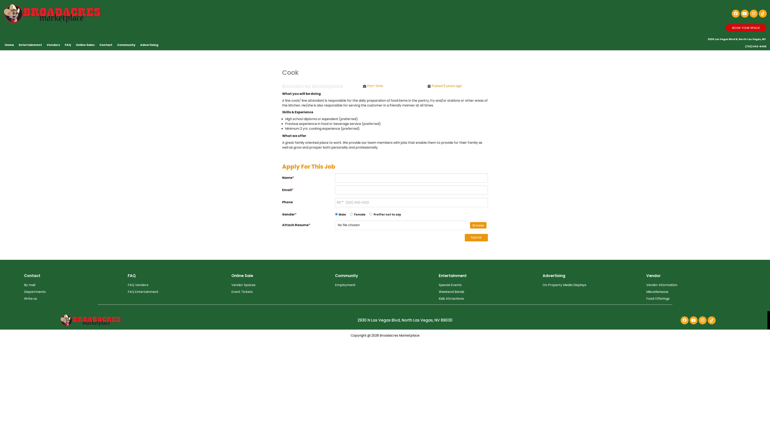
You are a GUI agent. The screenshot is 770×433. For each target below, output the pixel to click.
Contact (105, 45)
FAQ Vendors (138, 285)
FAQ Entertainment (143, 291)
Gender (289, 214)
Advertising (149, 45)
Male (342, 214)
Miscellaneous (657, 291)
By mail (29, 285)
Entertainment (30, 45)
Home (9, 45)
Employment (345, 285)
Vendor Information (661, 285)
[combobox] (339, 202)
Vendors (53, 45)
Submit (476, 237)
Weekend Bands (451, 291)
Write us (30, 298)
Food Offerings (658, 298)
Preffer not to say (387, 214)
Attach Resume (296, 225)
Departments (35, 291)
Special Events (450, 285)
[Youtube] (745, 14)
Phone (287, 202)
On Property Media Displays (564, 285)
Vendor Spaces (243, 285)
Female (360, 214)
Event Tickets (242, 291)
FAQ (68, 45)
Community (126, 45)
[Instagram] (754, 14)
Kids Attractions (451, 298)
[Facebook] (736, 14)
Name (288, 177)
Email (288, 190)
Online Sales (85, 45)
